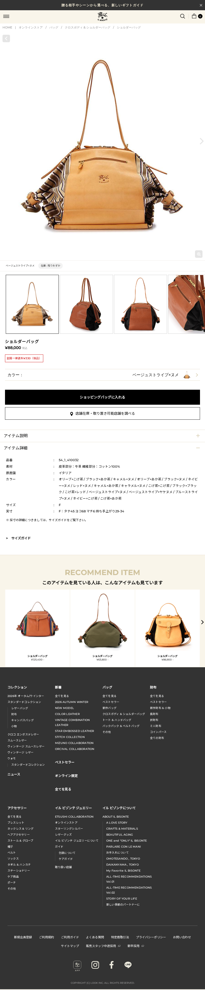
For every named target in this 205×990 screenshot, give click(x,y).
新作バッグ (109, 708)
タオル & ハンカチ (19, 864)
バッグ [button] (107, 687)
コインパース (158, 732)
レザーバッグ (19, 708)
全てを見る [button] (63, 789)
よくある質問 (95, 937)
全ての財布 (157, 738)
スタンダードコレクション (24, 702)
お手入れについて (117, 852)
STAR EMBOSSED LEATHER (74, 731)
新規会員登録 (23, 937)
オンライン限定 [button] (66, 775)
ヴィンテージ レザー (21, 752)
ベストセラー (110, 702)
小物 (14, 726)
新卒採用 (134, 946)
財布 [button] (153, 687)
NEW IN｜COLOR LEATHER (102, 5)
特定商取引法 (120, 937)
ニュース (14, 774)
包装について (67, 853)
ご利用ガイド (70, 937)
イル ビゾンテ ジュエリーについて (76, 840)
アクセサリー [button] (17, 807)
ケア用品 (13, 876)
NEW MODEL (64, 708)
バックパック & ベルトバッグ (121, 726)
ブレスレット (16, 822)
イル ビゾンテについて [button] (119, 807)
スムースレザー (17, 740)
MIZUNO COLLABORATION (74, 743)
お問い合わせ (182, 937)
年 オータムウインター (26, 696)
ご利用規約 (46, 937)
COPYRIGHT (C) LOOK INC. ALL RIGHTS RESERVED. (102, 983)
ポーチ (12, 882)
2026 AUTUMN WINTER (71, 702)
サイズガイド (58, 520)
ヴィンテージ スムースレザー (26, 746)
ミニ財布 (155, 726)
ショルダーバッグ (129, 27)
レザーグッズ (63, 834)
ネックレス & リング (21, 828)
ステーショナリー (19, 870)
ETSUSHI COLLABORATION (74, 816)
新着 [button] (58, 687)
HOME (7, 27)
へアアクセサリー (19, 834)
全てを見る (62, 696)
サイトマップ (70, 946)
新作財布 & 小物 (160, 708)
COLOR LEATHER (67, 714)
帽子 (10, 846)
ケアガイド (66, 859)
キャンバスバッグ (22, 720)
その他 (106, 732)
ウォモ (12, 758)
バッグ (53, 27)
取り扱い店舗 (63, 867)
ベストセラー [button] (64, 762)
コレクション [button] (17, 687)
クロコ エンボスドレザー (23, 734)
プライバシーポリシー (151, 937)
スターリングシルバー (69, 828)
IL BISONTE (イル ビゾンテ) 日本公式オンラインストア (103, 17)
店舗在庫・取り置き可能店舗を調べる (105, 413)
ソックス (13, 858)
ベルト (12, 852)
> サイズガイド (18, 538)
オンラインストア (31, 27)
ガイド (59, 846)
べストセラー (158, 702)
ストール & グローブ (20, 840)
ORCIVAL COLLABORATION (74, 749)
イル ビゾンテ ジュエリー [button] (73, 807)
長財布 (154, 714)
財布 (14, 714)
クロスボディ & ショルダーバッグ (87, 27)
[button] (202, 141)
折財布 (154, 720)
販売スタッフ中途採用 (101, 946)
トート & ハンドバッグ (117, 720)
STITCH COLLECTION (70, 737)
